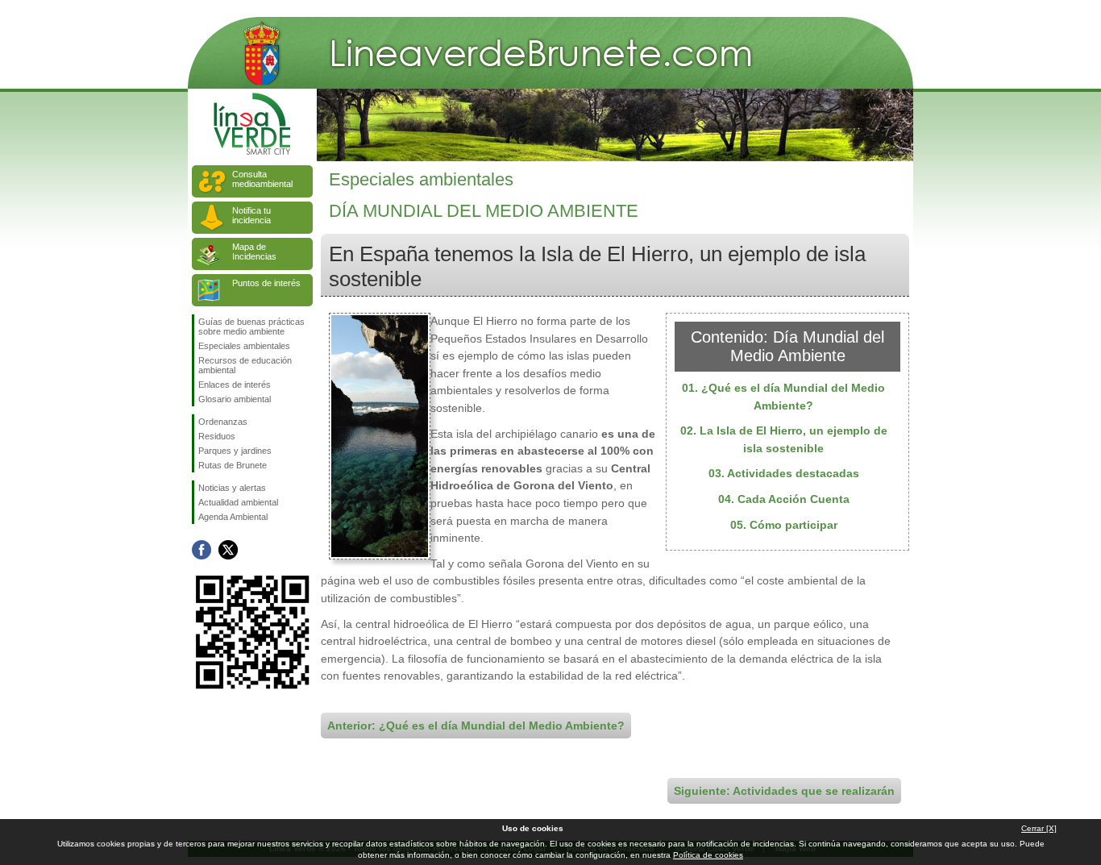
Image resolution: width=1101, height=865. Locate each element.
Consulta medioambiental (262, 179)
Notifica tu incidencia (251, 215)
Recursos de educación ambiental (245, 365)
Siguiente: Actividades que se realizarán (784, 790)
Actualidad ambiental (238, 502)
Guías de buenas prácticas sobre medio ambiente (251, 326)
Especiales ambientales (244, 346)
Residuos (216, 436)
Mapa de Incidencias (254, 251)
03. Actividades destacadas (783, 473)
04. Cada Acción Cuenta (784, 499)
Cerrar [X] (1039, 828)
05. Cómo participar (783, 524)
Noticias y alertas (232, 488)
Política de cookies (708, 854)
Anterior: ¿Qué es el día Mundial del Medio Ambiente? (476, 725)
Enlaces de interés (234, 384)
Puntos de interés (266, 283)
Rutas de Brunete (232, 465)
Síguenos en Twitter (228, 549)
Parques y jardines (235, 450)
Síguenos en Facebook (201, 549)
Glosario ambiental (234, 399)
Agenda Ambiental (233, 517)
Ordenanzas (222, 421)
